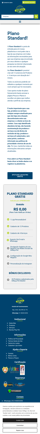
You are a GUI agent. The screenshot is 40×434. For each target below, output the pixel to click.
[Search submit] (36, 17)
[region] (20, 418)
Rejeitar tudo (20, 430)
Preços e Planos (19, 96)
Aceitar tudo (20, 420)
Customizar (20, 425)
